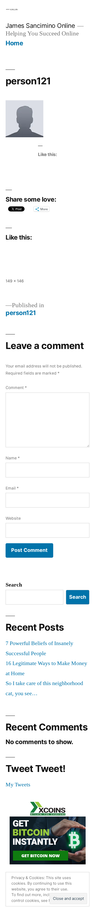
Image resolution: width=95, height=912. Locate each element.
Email (12, 488)
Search (14, 584)
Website (13, 518)
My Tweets (18, 784)
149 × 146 (15, 281)
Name (13, 458)
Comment (16, 387)
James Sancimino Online (40, 25)
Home (14, 43)
